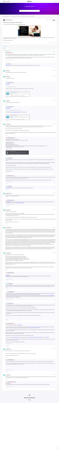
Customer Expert (14, 92)
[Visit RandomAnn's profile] (4, 20)
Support (4, 1)
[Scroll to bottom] (57, 447)
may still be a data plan (16, 337)
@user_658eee (8, 275)
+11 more (13, 175)
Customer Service (14, 16)
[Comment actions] (55, 52)
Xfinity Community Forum (6, 16)
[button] (50, 42)
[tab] (4, 46)
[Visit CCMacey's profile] (4, 53)
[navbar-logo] (29, 1)
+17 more (15, 137)
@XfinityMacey (8, 65)
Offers (8, 1)
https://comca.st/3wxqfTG (50, 295)
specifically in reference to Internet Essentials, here (36, 337)
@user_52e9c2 (8, 108)
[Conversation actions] (55, 19)
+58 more (13, 82)
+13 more (12, 52)
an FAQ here (47, 337)
